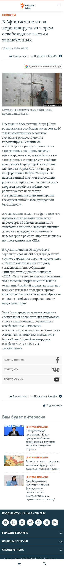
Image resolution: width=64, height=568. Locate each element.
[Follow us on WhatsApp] (38, 522)
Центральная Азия (37, 427)
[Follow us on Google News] (46, 522)
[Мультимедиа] (19, 563)
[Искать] (44, 563)
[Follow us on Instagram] (13, 522)
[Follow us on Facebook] (22, 522)
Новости (9, 15)
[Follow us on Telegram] (30, 522)
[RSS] (55, 522)
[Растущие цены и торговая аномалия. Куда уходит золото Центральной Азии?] (14, 460)
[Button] (17, 56)
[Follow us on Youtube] (5, 522)
